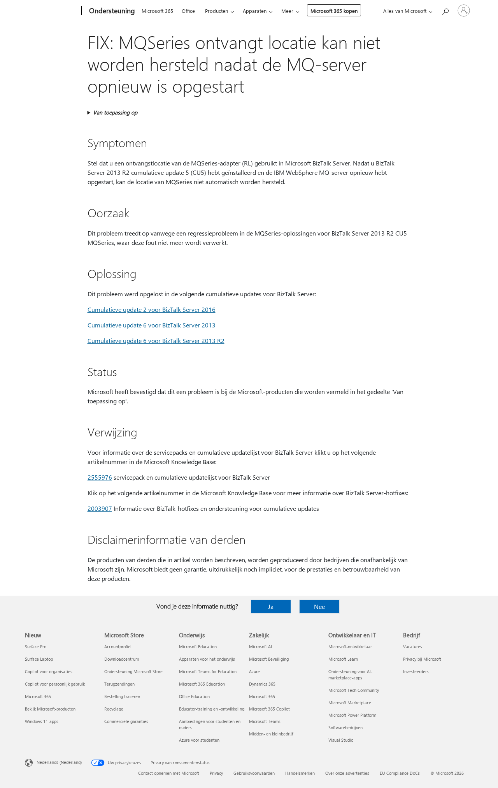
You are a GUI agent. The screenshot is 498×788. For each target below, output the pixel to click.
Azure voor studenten (199, 740)
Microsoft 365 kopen (334, 10)
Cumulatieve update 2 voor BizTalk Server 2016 (152, 309)
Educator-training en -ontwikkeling (211, 709)
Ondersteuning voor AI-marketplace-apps (350, 674)
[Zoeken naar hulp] (445, 10)
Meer (287, 10)
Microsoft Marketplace (349, 702)
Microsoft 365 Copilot (269, 709)
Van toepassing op (115, 112)
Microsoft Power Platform (352, 715)
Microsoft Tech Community (353, 690)
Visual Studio (340, 740)
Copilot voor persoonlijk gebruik (55, 684)
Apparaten (255, 10)
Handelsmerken (300, 773)
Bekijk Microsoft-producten (50, 709)
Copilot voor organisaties (48, 671)
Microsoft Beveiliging (269, 659)
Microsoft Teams (265, 721)
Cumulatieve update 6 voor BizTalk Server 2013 (152, 325)
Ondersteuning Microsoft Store (133, 671)
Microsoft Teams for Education (208, 671)
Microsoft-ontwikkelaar (350, 646)
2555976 (100, 477)
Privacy (216, 773)
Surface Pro (35, 646)
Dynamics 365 (262, 684)
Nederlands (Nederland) (59, 762)
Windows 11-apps (41, 721)
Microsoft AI (260, 646)
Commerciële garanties (126, 721)
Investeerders (416, 671)
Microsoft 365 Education (202, 684)
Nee (319, 606)
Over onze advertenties (347, 773)
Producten (216, 10)
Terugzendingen (119, 684)
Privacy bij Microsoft (422, 659)
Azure (254, 671)
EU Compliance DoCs (400, 773)
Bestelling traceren (122, 696)
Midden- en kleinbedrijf (271, 734)
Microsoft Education (198, 646)
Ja (271, 606)
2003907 (100, 508)
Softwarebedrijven (345, 727)
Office (188, 10)
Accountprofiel (118, 646)
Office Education (194, 696)
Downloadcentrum (121, 659)
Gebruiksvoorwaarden (254, 773)
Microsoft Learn (343, 659)
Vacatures (412, 646)
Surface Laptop (39, 659)
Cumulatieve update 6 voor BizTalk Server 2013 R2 (156, 340)
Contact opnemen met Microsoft (168, 773)
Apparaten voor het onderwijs (207, 659)
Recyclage (113, 709)
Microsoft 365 (157, 10)
